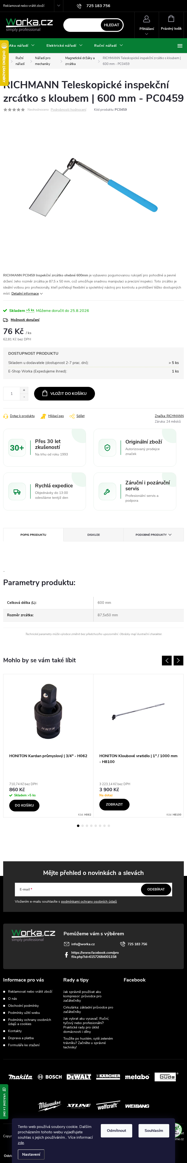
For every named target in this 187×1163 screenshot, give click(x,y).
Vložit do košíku (68, 393)
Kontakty (15, 1031)
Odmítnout (116, 1130)
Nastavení (31, 1154)
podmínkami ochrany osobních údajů (89, 901)
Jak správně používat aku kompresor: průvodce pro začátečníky (82, 996)
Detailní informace (25, 293)
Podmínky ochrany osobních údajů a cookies (29, 1022)
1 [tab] (78, 826)
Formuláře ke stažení (23, 1045)
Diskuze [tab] (93, 535)
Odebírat (156, 889)
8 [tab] (109, 826)
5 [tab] (95, 826)
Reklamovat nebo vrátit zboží (23, 6)
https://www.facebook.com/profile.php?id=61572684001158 (95, 954)
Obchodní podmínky (23, 1005)
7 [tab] (104, 826)
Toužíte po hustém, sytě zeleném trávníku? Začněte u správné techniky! (88, 1043)
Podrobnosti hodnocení (68, 110)
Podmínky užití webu (24, 1012)
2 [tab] (82, 826)
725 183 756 (137, 944)
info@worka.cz (83, 944)
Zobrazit (114, 804)
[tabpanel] (48, 745)
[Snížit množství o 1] (24, 397)
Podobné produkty (151, 535)
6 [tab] (100, 826)
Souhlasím (154, 1130)
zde (21, 1142)
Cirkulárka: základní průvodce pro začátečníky (88, 1009)
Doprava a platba (21, 1038)
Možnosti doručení (25, 320)
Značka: (169, 416)
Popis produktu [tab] (33, 535)
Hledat (111, 25)
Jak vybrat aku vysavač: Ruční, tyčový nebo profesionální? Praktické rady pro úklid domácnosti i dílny (86, 1025)
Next (178, 660)
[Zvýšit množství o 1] (24, 390)
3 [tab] (87, 826)
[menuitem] (22, 45)
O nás (12, 998)
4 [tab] (91, 826)
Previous (167, 660)
